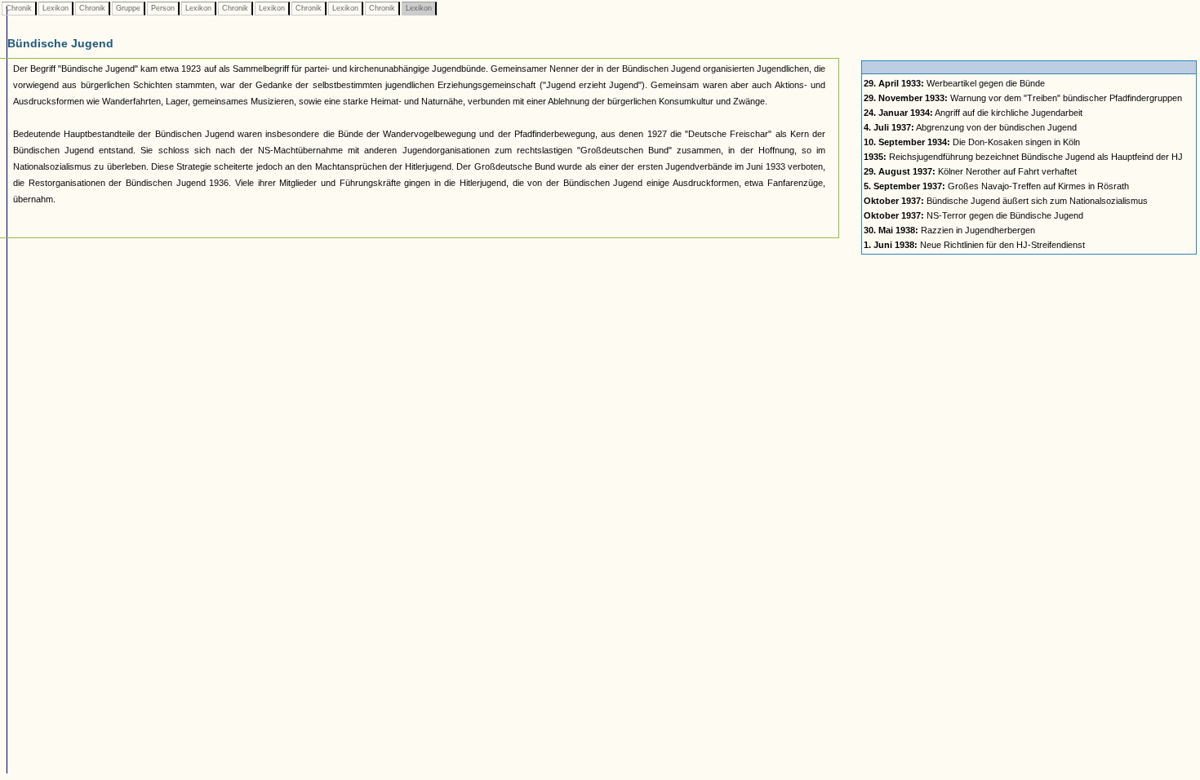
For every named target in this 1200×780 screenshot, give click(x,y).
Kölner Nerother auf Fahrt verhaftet (970, 171)
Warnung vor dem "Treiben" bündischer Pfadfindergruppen (1023, 98)
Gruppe (128, 8)
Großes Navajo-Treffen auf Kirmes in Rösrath (996, 186)
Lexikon (55, 8)
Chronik (18, 8)
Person (163, 8)
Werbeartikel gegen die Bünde (954, 83)
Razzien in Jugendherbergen (949, 230)
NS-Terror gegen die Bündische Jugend (973, 215)
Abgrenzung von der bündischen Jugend (970, 127)
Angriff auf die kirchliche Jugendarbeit (973, 112)
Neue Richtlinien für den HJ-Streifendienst (974, 245)
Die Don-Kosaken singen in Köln (972, 142)
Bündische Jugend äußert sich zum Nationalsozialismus (1006, 201)
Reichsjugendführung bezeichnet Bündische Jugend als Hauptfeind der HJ (1023, 157)
